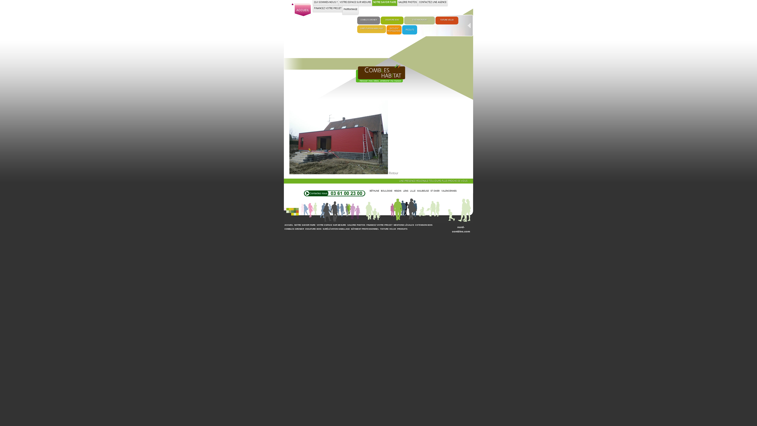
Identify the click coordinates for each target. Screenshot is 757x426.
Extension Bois (378, 76)
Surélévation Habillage (371, 28)
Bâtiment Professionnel (394, 29)
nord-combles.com (461, 229)
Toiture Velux (447, 20)
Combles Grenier (368, 20)
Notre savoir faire (305, 225)
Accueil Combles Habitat (302, 10)
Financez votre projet (379, 225)
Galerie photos (356, 225)
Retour (393, 173)
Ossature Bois (392, 20)
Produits (410, 30)
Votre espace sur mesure (331, 225)
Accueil (288, 225)
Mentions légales (404, 225)
